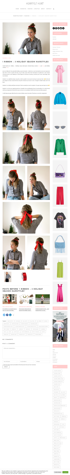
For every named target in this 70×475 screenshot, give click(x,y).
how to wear (6, 329)
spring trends (56, 451)
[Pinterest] (58, 29)
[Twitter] (61, 29)
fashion (45, 321)
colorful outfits (57, 376)
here (39, 65)
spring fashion (62, 437)
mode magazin (35, 329)
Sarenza (54, 355)
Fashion (54, 37)
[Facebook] (54, 29)
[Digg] (63, 29)
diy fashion (18, 321)
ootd (63, 424)
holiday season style (31, 326)
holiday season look (58, 413)
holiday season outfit (20, 326)
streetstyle (6, 334)
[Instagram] (56, 29)
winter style (30, 334)
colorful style (57, 384)
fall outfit (25, 321)
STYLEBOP (55, 362)
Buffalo (54, 357)
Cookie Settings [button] (58, 472)
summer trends (57, 459)
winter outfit (22, 334)
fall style (32, 321)
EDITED (54, 354)
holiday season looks (8, 326)
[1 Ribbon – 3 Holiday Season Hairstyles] (26, 38)
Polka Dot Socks (56, 55)
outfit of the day (57, 435)
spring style (56, 448)
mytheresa (55, 360)
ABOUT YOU (55, 352)
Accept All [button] (65, 472)
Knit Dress (55, 53)
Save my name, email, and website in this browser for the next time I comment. (20, 364)
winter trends (38, 334)
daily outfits (10, 321)
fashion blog (62, 397)
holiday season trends (43, 326)
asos (53, 351)
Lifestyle (54, 39)
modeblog (43, 329)
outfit (55, 427)
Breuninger (55, 359)
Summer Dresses (56, 47)
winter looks (14, 334)
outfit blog (61, 427)
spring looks (56, 440)
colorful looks (57, 373)
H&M (54, 349)
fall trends (39, 321)
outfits (55, 437)
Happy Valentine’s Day (57, 51)
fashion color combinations (59, 405)
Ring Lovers (55, 49)
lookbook (21, 329)
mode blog (28, 329)
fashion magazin (57, 408)
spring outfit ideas (57, 443)
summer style (56, 456)
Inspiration (14, 329)
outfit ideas (56, 429)
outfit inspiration (57, 432)
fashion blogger (57, 400)
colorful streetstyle (58, 381)
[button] (4, 315)
